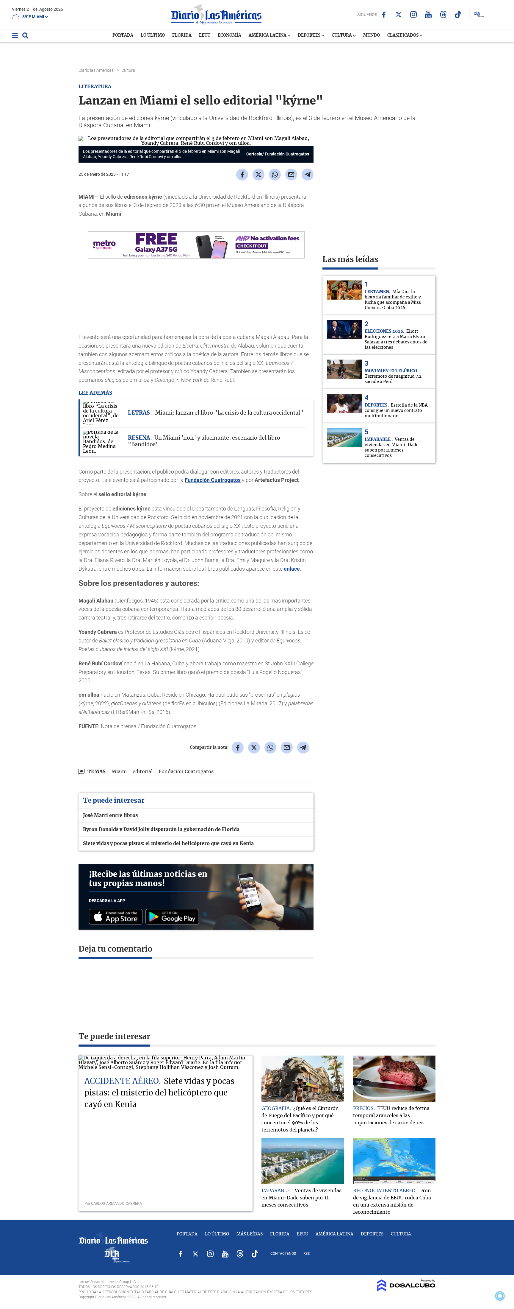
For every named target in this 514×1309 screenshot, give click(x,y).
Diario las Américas (97, 70)
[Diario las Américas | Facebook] (384, 15)
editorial (143, 771)
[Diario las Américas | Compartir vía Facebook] (242, 174)
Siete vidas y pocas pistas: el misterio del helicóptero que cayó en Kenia (168, 843)
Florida (182, 35)
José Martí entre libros (110, 815)
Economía (229, 35)
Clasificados (403, 35)
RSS (306, 1254)
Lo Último (153, 35)
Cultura (342, 35)
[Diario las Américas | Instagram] (413, 14)
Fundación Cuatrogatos (213, 480)
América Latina (268, 35)
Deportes (309, 35)
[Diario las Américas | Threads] (443, 14)
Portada (122, 35)
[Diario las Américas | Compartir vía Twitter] (258, 174)
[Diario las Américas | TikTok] (458, 14)
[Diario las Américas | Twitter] (398, 15)
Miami (119, 771)
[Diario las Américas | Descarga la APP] (117, 917)
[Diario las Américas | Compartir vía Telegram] (308, 174)
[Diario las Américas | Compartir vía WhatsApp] (275, 174)
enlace (292, 569)
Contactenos (283, 1254)
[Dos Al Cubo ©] (406, 1290)
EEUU (204, 35)
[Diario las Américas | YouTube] (428, 14)
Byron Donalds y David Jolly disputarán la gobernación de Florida (161, 829)
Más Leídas (249, 1234)
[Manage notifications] (500, 1296)
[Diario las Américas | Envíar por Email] (291, 174)
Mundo (371, 35)
